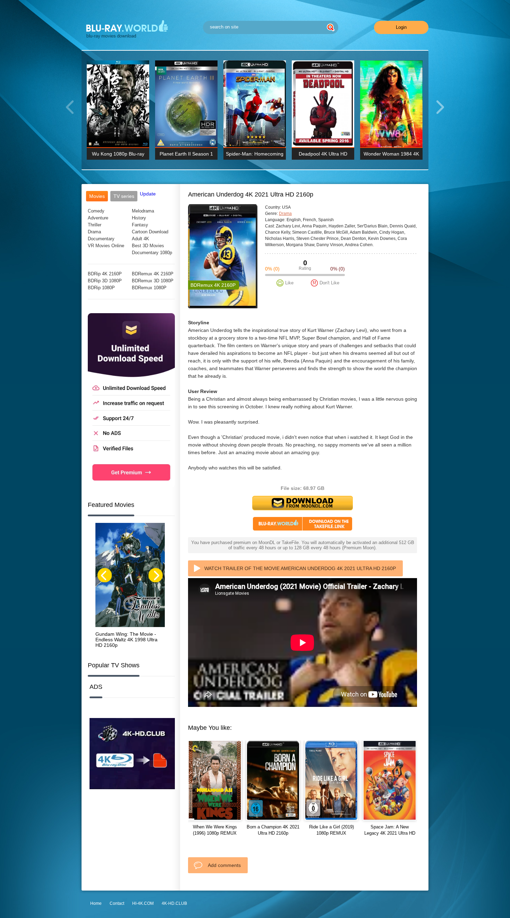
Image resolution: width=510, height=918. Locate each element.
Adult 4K (140, 238)
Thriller (94, 224)
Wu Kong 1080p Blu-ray (118, 154)
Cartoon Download (150, 231)
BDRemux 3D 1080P (152, 280)
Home (96, 903)
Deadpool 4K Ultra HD (323, 154)
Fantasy (140, 224)
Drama (94, 231)
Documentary (101, 238)
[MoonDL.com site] (131, 486)
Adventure (98, 217)
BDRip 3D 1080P (105, 280)
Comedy (96, 211)
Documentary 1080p (152, 252)
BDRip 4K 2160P (105, 273)
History (139, 217)
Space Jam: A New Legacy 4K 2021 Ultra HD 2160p (389, 833)
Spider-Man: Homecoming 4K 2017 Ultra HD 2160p (254, 155)
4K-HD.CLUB (174, 903)
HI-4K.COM (143, 903)
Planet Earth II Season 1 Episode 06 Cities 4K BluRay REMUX (186, 155)
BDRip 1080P (101, 287)
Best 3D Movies (148, 245)
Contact (117, 903)
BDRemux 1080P (149, 287)
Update (148, 194)
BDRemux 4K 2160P (152, 273)
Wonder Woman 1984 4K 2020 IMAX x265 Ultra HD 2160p (391, 155)
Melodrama (143, 211)
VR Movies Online (106, 245)
